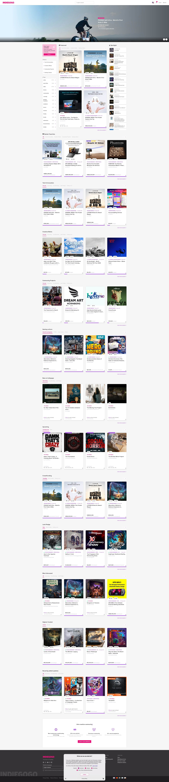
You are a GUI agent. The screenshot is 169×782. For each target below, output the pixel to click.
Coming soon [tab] (46, 429)
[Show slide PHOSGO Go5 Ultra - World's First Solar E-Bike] (86, 39)
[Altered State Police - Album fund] (116, 247)
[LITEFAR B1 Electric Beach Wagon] (70, 61)
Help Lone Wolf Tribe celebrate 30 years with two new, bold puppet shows (52, 263)
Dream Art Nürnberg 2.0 (72, 310)
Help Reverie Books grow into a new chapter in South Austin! (95, 311)
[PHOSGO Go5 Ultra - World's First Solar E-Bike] (95, 61)
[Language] (153, 2)
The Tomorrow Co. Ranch (51, 310)
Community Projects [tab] (66, 136)
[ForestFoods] (116, 296)
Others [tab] (66, 332)
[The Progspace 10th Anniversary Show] (95, 540)
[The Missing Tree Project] (95, 393)
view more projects (101, 130)
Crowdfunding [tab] (56, 185)
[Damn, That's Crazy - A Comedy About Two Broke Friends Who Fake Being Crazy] (52, 442)
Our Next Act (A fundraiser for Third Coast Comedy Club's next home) (73, 263)
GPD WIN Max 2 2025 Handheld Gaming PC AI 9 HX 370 (73, 165)
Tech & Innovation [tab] (65, 48)
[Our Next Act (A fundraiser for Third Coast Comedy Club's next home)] (73, 247)
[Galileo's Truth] (73, 540)
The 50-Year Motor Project (116, 456)
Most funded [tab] (51, 478)
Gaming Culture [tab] (81, 48)
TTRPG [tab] (55, 332)
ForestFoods (112, 310)
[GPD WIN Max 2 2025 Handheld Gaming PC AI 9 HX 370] (73, 149)
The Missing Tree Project (94, 407)
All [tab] (59, 48)
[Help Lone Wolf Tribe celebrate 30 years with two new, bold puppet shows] (52, 247)
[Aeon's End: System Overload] (52, 540)
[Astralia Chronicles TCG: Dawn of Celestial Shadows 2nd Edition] (116, 344)
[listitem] (50, 80)
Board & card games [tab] (47, 332)
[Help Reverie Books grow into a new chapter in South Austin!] (95, 296)
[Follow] (45, 403)
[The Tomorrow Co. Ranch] (52, 296)
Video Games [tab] (61, 332)
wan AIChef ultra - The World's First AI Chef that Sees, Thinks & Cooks (69, 119)
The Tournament (70, 456)
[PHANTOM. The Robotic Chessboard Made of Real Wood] (116, 149)
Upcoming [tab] (49, 185)
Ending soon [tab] (69, 185)
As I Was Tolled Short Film (51, 407)
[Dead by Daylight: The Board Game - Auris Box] (73, 344)
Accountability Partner (115, 212)
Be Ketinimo (111, 407)
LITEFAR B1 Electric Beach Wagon (69, 77)
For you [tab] (44, 185)
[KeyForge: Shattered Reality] (116, 540)
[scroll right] (166, 39)
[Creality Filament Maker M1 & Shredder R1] (52, 149)
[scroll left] (164, 39)
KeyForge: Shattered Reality (116, 554)
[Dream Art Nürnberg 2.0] (73, 296)
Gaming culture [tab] (75, 136)
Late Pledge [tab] (63, 185)
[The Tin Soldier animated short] (73, 393)
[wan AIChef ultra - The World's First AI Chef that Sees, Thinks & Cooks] (70, 101)
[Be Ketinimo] (116, 393)
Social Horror (90, 456)
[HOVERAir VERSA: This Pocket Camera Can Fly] (95, 101)
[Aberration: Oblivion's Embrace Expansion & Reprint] (52, 344)
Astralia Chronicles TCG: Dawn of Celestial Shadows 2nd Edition (116, 360)
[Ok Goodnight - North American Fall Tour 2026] (95, 247)
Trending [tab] (45, 478)
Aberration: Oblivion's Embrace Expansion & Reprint (50, 360)
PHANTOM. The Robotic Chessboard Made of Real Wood (116, 165)
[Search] (76, 2)
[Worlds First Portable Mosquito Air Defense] (95, 149)
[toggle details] (81, 88)
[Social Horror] (95, 442)
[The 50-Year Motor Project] (116, 442)
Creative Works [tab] (74, 48)
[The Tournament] (73, 442)
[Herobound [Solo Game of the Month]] (95, 344)
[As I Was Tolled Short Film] (52, 393)
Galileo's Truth (69, 554)
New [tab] (51, 429)
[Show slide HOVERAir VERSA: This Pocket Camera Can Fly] (79, 39)
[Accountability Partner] (116, 198)
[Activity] (156, 2)
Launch (49, 54)
